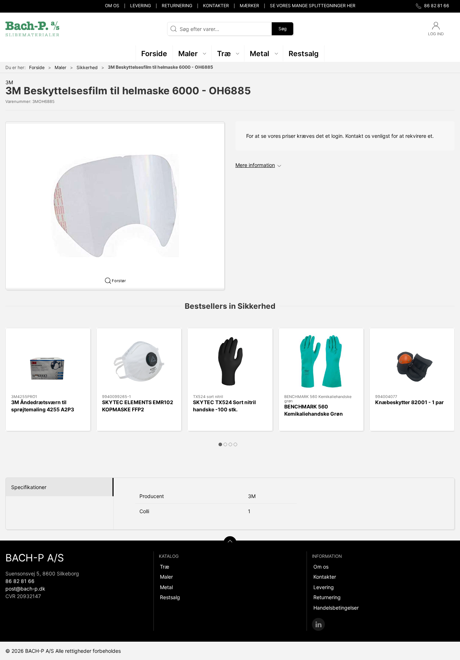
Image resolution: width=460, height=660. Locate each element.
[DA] (32, 28)
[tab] (220, 444)
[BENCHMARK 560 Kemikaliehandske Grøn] (321, 361)
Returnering (177, 5)
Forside (37, 67)
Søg (282, 28)
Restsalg (170, 597)
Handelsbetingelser (336, 608)
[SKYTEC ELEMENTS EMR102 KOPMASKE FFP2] (139, 361)
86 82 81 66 (19, 581)
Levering (140, 5)
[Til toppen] (230, 542)
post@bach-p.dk (25, 589)
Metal (166, 587)
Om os (112, 5)
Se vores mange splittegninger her (312, 5)
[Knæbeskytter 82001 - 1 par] (412, 361)
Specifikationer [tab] (28, 487)
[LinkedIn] (318, 624)
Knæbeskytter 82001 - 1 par (409, 402)
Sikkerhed (87, 67)
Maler (60, 67)
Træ (164, 567)
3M (9, 82)
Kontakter (216, 5)
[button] (192, 53)
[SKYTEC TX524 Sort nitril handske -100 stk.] (230, 361)
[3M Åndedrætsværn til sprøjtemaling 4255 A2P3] (48, 361)
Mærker (249, 5)
